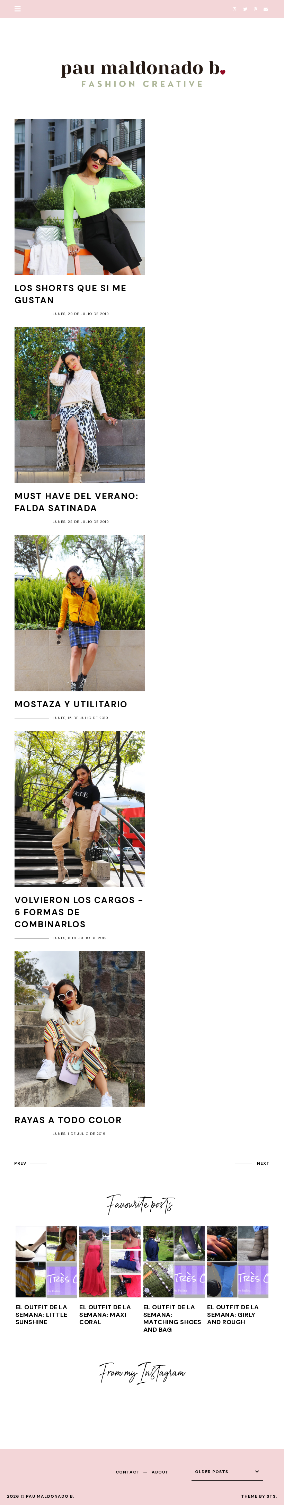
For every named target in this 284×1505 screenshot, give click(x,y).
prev (20, 1163)
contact (128, 1472)
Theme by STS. (259, 1496)
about (160, 1472)
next (263, 1163)
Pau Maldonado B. (50, 1496)
